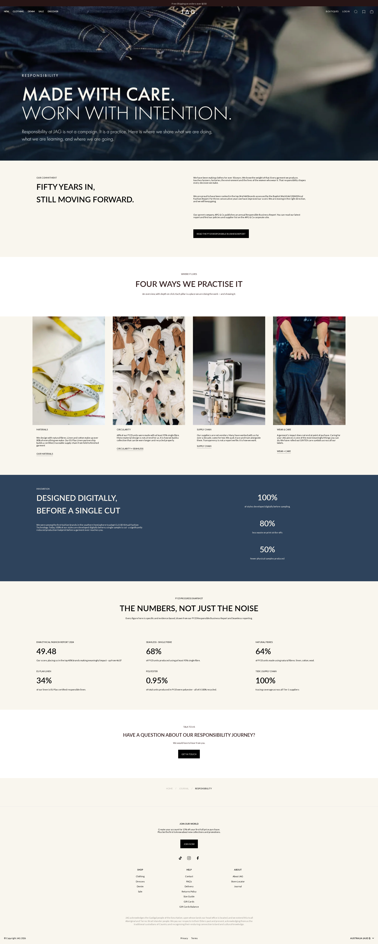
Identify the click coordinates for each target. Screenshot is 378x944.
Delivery (189, 886)
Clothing (18, 11)
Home (169, 788)
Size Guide (189, 896)
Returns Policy (189, 891)
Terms (194, 938)
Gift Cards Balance (189, 906)
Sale (41, 11)
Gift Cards (189, 901)
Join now (189, 844)
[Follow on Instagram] (189, 858)
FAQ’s (189, 881)
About (238, 869)
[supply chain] (229, 370)
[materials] (68, 370)
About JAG (238, 876)
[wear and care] (309, 370)
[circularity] (149, 370)
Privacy (184, 938)
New (6, 11)
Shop (140, 869)
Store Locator (238, 881)
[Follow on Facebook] (198, 858)
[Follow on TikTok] (180, 858)
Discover (53, 11)
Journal (184, 788)
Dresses (140, 881)
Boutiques (332, 11)
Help (189, 869)
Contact (189, 876)
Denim (31, 11)
